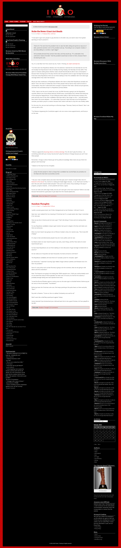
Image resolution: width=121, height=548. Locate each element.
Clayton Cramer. (10, 207)
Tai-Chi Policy (10, 295)
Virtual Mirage (10, 335)
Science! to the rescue (38, 182)
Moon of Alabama (11, 259)
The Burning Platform (12, 299)
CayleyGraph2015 (99, 271)
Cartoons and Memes (100, 200)
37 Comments (53, 196)
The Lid (8, 307)
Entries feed (98, 536)
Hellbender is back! (11, 33)
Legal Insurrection (11, 243)
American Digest (11, 183)
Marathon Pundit (11, 250)
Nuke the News (43, 196)
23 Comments (54, 307)
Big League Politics (11, 193)
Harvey (96, 460)
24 (101, 437)
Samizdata (9, 285)
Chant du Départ (11, 202)
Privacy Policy (98, 528)
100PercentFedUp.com (12, 176)
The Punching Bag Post (12, 313)
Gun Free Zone (10, 231)
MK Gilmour (9, 255)
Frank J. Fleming (14, 21)
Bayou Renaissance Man (12, 191)
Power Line (9, 280)
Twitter (29, 21)
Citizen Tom (9, 205)
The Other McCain (11, 309)
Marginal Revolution (11, 252)
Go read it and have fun (73, 64)
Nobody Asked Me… (12, 266)
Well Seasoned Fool (11, 339)
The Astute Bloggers (12, 297)
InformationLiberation (12, 238)
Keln (96, 455)
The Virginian (10, 321)
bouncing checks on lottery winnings (54, 152)
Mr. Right (97, 457)
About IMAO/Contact (39, 21)
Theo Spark (9, 325)
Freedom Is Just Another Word (14, 222)
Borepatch (9, 198)
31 (101, 440)
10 (101, 432)
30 (98, 440)
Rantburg (9, 281)
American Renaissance (12, 184)
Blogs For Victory (11, 195)
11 (104, 432)
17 (101, 435)
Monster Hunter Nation (12, 257)
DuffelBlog (9, 217)
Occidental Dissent (11, 269)
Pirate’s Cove (10, 278)
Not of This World (11, 268)
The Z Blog (9, 323)
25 (104, 437)
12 (107, 432)
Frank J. (39, 33)
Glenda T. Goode (11, 224)
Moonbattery (10, 261)
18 (104, 435)
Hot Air (8, 233)
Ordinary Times (10, 271)
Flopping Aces (10, 221)
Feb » (99, 444)
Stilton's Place (10, 294)
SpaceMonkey (98, 458)
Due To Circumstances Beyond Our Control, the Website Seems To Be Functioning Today (103, 215)
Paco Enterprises (11, 274)
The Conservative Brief (12, 302)
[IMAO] (60, 18)
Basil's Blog (9, 190)
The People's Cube (11, 311)
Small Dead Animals (11, 290)
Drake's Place (10, 216)
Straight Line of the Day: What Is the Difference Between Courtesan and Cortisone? (103, 196)
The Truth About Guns (12, 316)
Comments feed (99, 537)
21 (113, 435)
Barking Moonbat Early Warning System (16, 188)
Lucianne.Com (10, 248)
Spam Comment (11, 388)
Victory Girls (9, 333)
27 (110, 437)
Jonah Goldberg (10, 367)
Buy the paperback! (10, 36)
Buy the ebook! (9, 34)
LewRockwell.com (11, 245)
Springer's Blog (10, 292)
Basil (96, 462)
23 (98, 437)
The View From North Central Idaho (15, 319)
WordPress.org (98, 539)
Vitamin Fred (10, 337)
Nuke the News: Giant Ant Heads (47, 31)
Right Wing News (11, 283)
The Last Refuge (11, 306)
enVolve (8, 219)
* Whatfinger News (11, 174)
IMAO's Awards (9, 346)
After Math (9, 181)
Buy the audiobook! (10, 47)
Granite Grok (10, 229)
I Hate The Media (11, 236)
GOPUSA (9, 228)
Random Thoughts (40, 204)
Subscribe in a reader (11, 168)
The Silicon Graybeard (12, 314)
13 (110, 432)
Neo (8, 264)
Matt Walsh (9, 254)
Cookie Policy (98, 527)
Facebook (22, 21)
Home (6, 21)
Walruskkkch (98, 453)
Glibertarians (10, 226)
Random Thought (44, 307)
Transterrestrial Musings (13, 332)
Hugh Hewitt (10, 235)
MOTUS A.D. (9, 262)
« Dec (95, 444)
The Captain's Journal (12, 300)
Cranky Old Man (10, 210)
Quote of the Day (99, 193)
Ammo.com (9, 186)
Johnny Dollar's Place (12, 242)
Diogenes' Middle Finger (13, 214)
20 (110, 435)
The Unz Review (10, 318)
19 (107, 435)
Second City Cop (11, 287)
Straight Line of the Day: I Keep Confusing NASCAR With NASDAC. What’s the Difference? (104, 384)
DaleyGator (9, 212)
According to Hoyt (11, 177)
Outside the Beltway (12, 273)
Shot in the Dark (11, 288)
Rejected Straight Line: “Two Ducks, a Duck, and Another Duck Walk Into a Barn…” (103, 205)
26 (107, 437)
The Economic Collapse (12, 304)
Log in (96, 534)
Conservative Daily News (13, 209)
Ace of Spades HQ (11, 179)
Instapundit (9, 240)
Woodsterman (10, 340)
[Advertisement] (12, 100)
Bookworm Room (11, 196)
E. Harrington (9, 364)
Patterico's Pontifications (13, 276)
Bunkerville (9, 200)
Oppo (96, 451)
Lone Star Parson (11, 247)
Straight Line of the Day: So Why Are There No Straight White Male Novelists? (104, 337)
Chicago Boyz (10, 203)
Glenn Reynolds (10, 357)
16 (98, 435)
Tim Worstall (10, 330)
